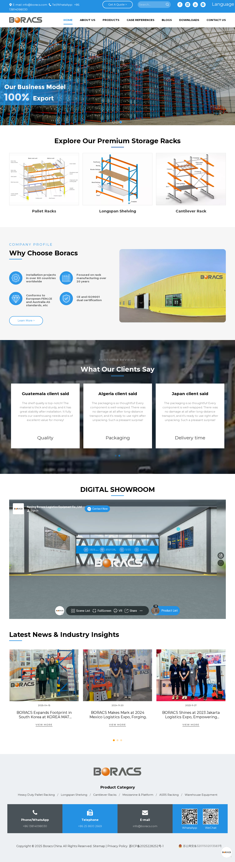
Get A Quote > (117, 4)
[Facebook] (179, 4)
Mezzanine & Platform (137, 794)
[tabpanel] (117, 416)
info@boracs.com (35, 4)
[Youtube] (195, 4)
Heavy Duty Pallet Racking (36, 794)
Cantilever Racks (104, 794)
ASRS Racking (169, 794)
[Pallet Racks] (44, 179)
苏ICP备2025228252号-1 (146, 846)
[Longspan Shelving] (117, 179)
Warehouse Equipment (201, 794)
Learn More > (26, 320)
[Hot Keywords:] (167, 4)
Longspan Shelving (117, 211)
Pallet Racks (44, 211)
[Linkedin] (187, 4)
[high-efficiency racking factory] (172, 285)
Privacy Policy (117, 846)
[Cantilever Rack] (191, 179)
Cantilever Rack (191, 211)
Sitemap (99, 846)
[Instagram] (203, 4)
